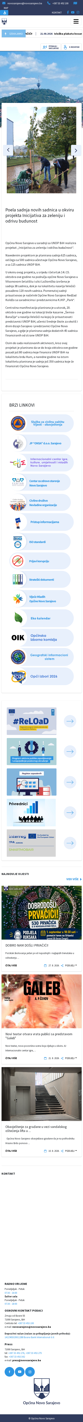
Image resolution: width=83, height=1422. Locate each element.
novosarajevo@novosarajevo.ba (31, 1326)
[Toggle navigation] (76, 21)
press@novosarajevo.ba (26, 1360)
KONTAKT (57, 12)
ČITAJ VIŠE (11, 965)
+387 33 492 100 (60, 3)
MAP (6, 7)
